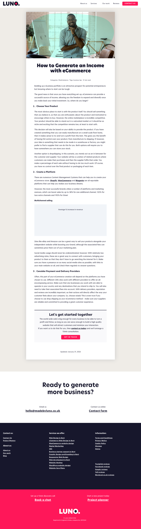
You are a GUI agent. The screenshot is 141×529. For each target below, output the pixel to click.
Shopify (53, 181)
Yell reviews (100, 472)
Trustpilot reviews (102, 464)
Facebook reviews (102, 467)
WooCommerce (63, 80)
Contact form (98, 411)
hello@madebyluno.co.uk (43, 411)
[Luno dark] (11, 2)
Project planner (98, 500)
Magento (80, 181)
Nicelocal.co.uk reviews (104, 475)
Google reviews (101, 469)
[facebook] (96, 456)
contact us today (78, 328)
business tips (77, 80)
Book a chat (43, 500)
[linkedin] (100, 456)
